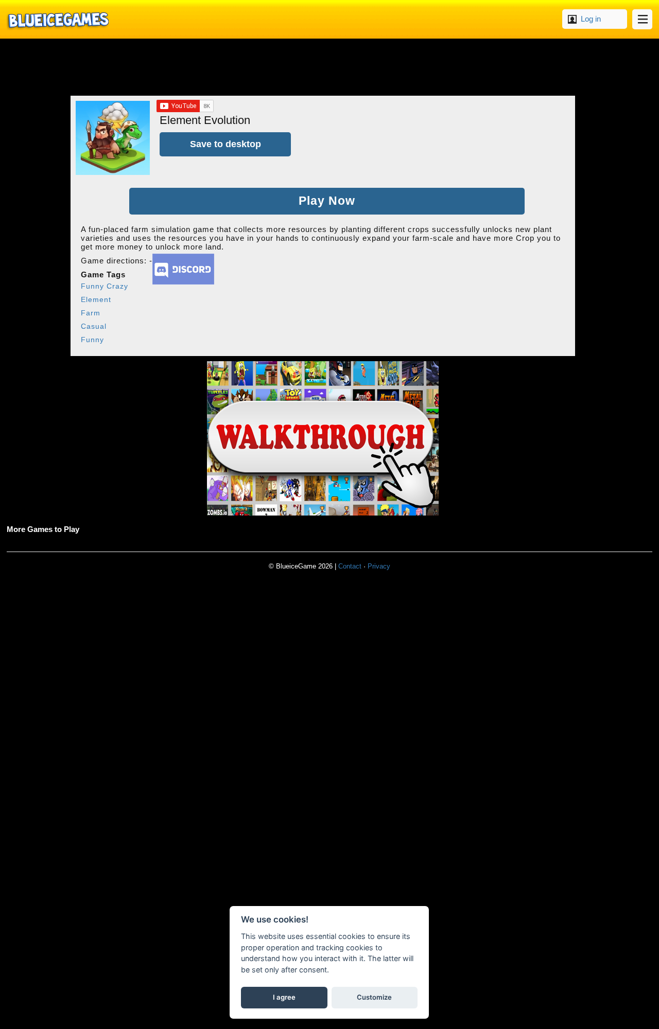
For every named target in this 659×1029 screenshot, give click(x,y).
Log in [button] (591, 18)
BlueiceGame (58, 19)
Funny (92, 339)
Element (96, 299)
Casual (94, 326)
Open (642, 19)
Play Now (327, 200)
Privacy (379, 566)
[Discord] (183, 281)
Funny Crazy (104, 286)
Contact (349, 566)
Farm (90, 313)
